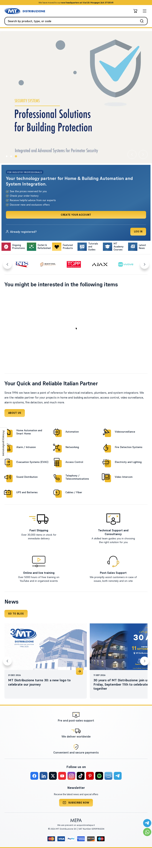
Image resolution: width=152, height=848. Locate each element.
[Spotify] (99, 776)
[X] (53, 776)
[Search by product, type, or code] (143, 21)
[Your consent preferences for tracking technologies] (3, 443)
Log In (138, 231)
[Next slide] (143, 154)
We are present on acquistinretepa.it (76, 825)
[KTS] (21, 264)
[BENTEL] (47, 264)
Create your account (76, 214)
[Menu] (144, 11)
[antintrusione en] (76, 97)
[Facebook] (34, 776)
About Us (14, 413)
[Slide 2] (11, 156)
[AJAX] (99, 264)
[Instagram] (71, 776)
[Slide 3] (16, 156)
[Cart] (135, 11)
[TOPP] (73, 264)
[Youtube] (62, 776)
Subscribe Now (78, 802)
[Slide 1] (6, 156)
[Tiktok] (81, 776)
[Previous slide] (132, 154)
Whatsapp (92, 2)
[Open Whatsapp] (147, 832)
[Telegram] (118, 776)
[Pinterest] (90, 776)
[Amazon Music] (108, 776)
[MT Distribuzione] (24, 11)
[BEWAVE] (125, 264)
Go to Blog (16, 613)
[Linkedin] (43, 776)
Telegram (105, 2)
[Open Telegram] (147, 823)
